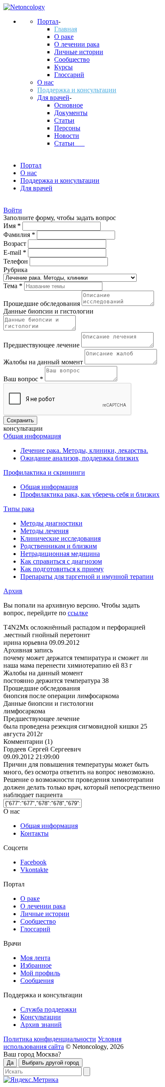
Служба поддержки (48, 1009)
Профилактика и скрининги (44, 472)
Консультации (40, 1017)
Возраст (15, 243)
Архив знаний (41, 1024)
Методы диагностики (51, 523)
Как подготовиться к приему (62, 568)
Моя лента (35, 957)
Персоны (67, 128)
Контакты (34, 833)
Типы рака (18, 508)
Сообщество (72, 59)
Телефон (16, 261)
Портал (47, 21)
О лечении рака (76, 44)
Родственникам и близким (58, 546)
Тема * (13, 285)
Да (10, 1062)
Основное (68, 105)
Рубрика (15, 269)
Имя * (12, 225)
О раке (64, 36)
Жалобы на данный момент (44, 362)
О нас (45, 82)
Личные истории (78, 51)
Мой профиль (40, 973)
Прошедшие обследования (42, 303)
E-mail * (15, 252)
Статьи (64, 120)
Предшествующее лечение (42, 345)
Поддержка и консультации (76, 90)
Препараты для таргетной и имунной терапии (87, 576)
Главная (65, 29)
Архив (12, 590)
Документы (71, 112)
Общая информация (32, 436)
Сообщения (37, 980)
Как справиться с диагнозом (61, 561)
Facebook (33, 862)
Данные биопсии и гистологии (48, 311)
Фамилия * (20, 234)
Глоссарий (69, 74)
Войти (12, 210)
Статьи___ (69, 143)
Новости (66, 135)
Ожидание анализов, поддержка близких (79, 458)
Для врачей (53, 97)
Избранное (36, 965)
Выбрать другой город (50, 1062)
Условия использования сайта (62, 1042)
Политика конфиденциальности (49, 1039)
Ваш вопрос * (24, 379)
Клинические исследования (60, 538)
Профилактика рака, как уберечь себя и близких (90, 494)
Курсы (63, 67)
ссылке (78, 612)
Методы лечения (44, 530)
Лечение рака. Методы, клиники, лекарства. (84, 450)
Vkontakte (34, 869)
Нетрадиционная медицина (60, 553)
